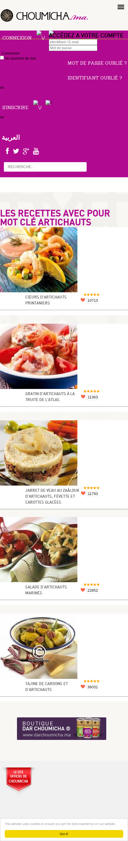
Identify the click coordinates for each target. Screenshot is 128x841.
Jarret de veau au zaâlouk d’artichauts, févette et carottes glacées (52, 497)
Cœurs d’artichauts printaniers (46, 300)
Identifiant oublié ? (95, 78)
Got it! (64, 834)
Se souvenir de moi (20, 58)
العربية (11, 137)
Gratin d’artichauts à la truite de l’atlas (50, 397)
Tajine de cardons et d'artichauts (46, 687)
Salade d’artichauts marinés (46, 590)
